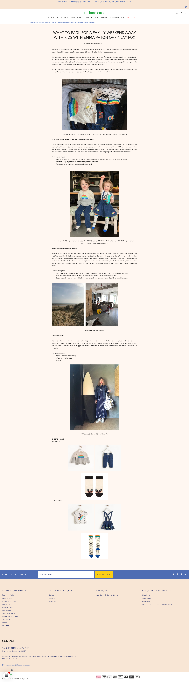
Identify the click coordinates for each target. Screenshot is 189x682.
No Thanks (109, 348)
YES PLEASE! (109, 342)
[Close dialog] (135, 324)
